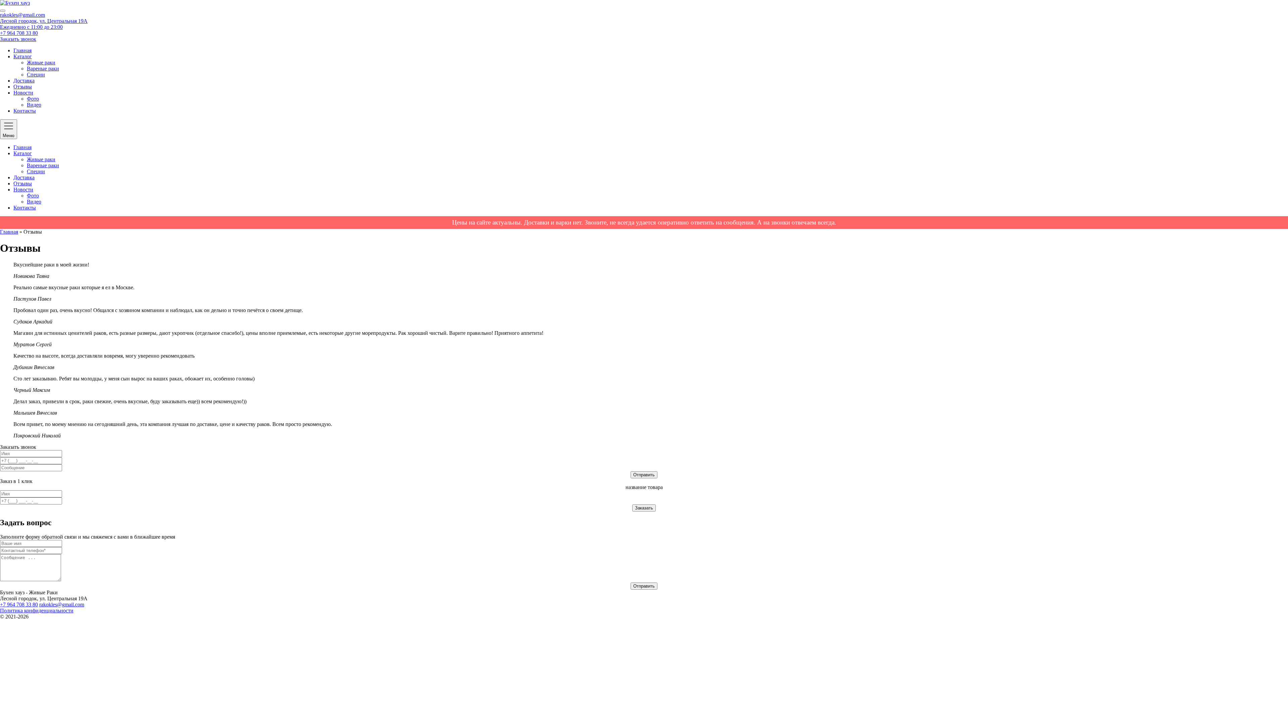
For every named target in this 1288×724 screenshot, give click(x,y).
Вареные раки (43, 68)
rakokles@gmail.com (22, 15)
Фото (33, 99)
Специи (36, 74)
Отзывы (22, 86)
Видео (34, 105)
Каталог (22, 56)
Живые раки (41, 62)
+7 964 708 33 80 (19, 33)
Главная (22, 50)
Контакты (24, 111)
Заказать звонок (18, 39)
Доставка (24, 80)
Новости (23, 93)
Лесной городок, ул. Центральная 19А (44, 21)
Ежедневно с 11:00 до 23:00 (31, 27)
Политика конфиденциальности (36, 610)
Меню (8, 135)
